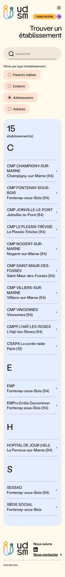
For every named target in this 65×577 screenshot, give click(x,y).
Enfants (19, 86)
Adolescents (23, 97)
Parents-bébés (24, 74)
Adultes (19, 109)
